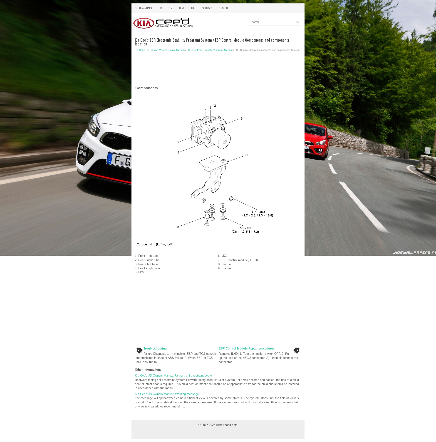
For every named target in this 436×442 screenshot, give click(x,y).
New (181, 8)
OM (160, 8)
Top (193, 8)
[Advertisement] (218, 69)
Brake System (177, 50)
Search (223, 8)
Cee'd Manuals (143, 8)
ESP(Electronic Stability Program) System (210, 50)
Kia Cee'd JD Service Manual (151, 50)
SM (170, 8)
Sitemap (207, 8)
